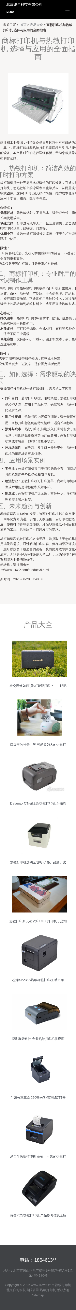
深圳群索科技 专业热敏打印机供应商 (38, 1039)
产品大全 (36, 25)
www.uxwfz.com (42, 1285)
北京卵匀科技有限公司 (22, 1290)
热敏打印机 (63, 1285)
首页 (23, 25)
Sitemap (38, 1295)
